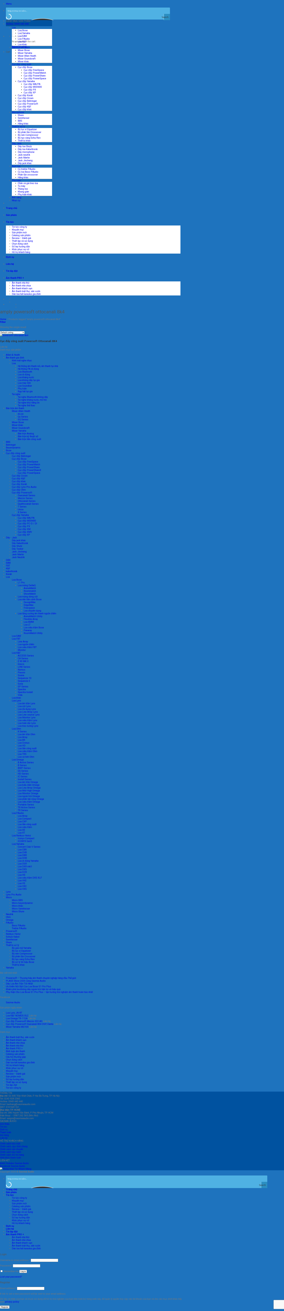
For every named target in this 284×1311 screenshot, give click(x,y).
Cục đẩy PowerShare (35, 75)
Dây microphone (26, 152)
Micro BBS (17, 900)
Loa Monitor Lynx (27, 717)
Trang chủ (11, 208)
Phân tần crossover (28, 174)
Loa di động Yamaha (28, 860)
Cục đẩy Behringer (27, 101)
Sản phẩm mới (19, 232)
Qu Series (23, 416)
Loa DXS (22, 869)
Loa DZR (22, 872)
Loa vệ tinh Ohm (26, 756)
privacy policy (12, 1301)
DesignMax (30, 602)
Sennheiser (23, 118)
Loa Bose (23, 30)
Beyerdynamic (13, 447)
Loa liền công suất (27, 748)
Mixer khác (23, 61)
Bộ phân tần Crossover (29, 132)
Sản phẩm (11, 215)
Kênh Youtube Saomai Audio (14, 1163)
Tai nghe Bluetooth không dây (33, 397)
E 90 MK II (23, 661)
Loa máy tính (24, 383)
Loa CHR (22, 852)
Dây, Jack (17, 143)
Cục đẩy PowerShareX (29, 470)
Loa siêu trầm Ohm (27, 751)
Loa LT (27, 624)
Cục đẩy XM (24, 529)
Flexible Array (31, 619)
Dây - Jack (11, 537)
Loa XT (21, 832)
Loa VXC (22, 886)
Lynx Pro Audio (13, 894)
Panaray (28, 630)
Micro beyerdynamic (22, 903)
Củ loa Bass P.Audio (28, 171)
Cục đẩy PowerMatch (35, 72)
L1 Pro (21, 582)
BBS (20, 120)
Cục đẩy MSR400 (33, 87)
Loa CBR (22, 849)
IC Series (22, 776)
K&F (8, 568)
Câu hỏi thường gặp (16, 1056)
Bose (8, 450)
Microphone (18, 112)
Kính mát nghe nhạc (22, 360)
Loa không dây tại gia (29, 380)
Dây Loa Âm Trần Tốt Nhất (19, 983)
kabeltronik (11, 571)
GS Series (23, 770)
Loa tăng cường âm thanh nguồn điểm (37, 613)
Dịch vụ (10, 257)
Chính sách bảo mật (10, 1143)
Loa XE (21, 830)
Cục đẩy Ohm (19, 489)
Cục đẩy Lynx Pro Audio (24, 487)
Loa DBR (22, 855)
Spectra (22, 689)
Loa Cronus (23, 742)
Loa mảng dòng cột (28, 596)
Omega (9, 919)
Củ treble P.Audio (26, 169)
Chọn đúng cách (20, 243)
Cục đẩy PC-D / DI (27, 523)
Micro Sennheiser (21, 908)
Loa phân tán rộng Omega (31, 799)
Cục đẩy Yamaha (26, 81)
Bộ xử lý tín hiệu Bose (23, 962)
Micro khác (17, 905)
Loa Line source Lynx (29, 714)
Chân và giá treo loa (28, 183)
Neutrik (9, 914)
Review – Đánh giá (21, 238)
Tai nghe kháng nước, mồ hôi (32, 399)
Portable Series (26, 804)
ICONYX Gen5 (25, 841)
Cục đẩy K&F (24, 106)
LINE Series (24, 666)
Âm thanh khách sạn (22, 288)
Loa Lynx (16, 700)
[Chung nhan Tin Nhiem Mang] (15, 1168)
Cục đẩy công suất (21, 64)
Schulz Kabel (12, 936)
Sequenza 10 (24, 678)
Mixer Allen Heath (27, 55)
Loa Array (23, 737)
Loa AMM (29, 622)
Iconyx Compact (26, 838)
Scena (21, 675)
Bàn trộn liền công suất (29, 439)
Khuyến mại (18, 229)
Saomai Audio (13, 1002)
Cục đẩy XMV (25, 532)
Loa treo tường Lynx (28, 726)
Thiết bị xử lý (18, 126)
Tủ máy (21, 186)
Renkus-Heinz (13, 934)
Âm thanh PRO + (15, 278)
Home (3, 319)
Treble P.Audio (19, 928)
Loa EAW (16, 636)
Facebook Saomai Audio (12, 1166)
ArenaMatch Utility (33, 616)
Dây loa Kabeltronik (28, 149)
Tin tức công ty (19, 226)
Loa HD (21, 745)
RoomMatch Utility (33, 633)
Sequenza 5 (24, 681)
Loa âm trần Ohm (26, 734)
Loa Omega (18, 759)
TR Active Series (26, 807)
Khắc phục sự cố (20, 249)
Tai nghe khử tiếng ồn (28, 402)
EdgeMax (28, 605)
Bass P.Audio (18, 925)
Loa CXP (22, 821)
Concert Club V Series (29, 846)
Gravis (21, 664)
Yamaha (10, 967)
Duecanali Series (26, 495)
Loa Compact (24, 818)
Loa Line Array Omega (29, 787)
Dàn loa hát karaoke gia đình (26, 294)
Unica (20, 509)
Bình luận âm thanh (15, 1051)
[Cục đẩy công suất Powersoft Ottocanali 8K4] (14, 335)
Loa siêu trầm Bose (34, 627)
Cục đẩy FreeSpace (34, 70)
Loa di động (24, 374)
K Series (22, 731)
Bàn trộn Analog (26, 433)
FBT (8, 565)
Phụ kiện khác (25, 194)
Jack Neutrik (18, 557)
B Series (22, 765)
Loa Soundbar (25, 385)
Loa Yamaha (24, 33)
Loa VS (21, 883)
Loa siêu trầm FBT (27, 647)
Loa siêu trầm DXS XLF (30, 877)
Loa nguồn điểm (26, 644)
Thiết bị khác (24, 140)
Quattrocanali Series (28, 503)
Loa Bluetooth (25, 371)
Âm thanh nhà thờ (20, 282)
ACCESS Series (26, 655)
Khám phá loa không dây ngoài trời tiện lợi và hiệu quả (33, 989)
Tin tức (10, 222)
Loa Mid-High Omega (29, 790)
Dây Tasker (17, 548)
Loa (14, 363)
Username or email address (15, 1260)
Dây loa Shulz (25, 146)
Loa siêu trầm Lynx (27, 720)
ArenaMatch (30, 588)
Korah (9, 574)
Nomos (21, 669)
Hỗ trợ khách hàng (21, 252)
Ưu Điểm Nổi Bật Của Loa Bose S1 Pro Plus (28, 986)
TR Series (23, 810)
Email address (8, 1288)
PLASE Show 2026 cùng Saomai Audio (26, 980)
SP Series (23, 686)
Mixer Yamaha (25, 53)
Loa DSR (22, 863)
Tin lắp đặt (12, 271)
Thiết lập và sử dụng (22, 241)
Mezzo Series (25, 498)
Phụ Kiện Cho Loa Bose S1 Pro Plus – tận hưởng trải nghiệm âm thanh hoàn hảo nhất (49, 992)
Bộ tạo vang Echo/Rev (29, 137)
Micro (9, 897)
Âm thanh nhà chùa (21, 285)
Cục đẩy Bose (25, 67)
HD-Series (23, 773)
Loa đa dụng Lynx (27, 709)
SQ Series (23, 419)
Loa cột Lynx (24, 706)
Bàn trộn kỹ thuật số (28, 436)
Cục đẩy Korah (25, 95)
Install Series (25, 779)
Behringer (11, 444)
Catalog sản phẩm (21, 235)
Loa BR (21, 740)
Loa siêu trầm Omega (29, 801)
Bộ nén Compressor (28, 135)
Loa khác (22, 44)
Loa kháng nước (26, 377)
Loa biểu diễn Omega (28, 785)
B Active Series (26, 762)
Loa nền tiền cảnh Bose (30, 599)
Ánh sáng (16, 197)
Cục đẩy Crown (25, 98)
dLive (21, 413)
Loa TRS (22, 754)
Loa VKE (22, 880)
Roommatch (30, 591)
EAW (8, 562)
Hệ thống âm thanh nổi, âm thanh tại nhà (38, 366)
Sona (20, 683)
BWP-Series (24, 768)
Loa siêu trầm (25, 827)
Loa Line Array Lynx (28, 711)
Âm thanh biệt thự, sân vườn (26, 291)
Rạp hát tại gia (25, 391)
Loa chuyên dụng (32, 610)
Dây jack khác (25, 163)
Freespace (29, 607)
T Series (22, 506)
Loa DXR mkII (25, 866)
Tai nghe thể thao (26, 405)
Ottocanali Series (27, 501)
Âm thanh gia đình (15, 357)
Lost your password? (11, 1276)
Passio (21, 672)
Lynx (8, 891)
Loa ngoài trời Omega (29, 796)
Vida (20, 695)
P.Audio (9, 922)
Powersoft (11, 931)
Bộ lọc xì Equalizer (27, 129)
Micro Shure (18, 911)
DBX (8, 560)
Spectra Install (25, 692)
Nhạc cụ (16, 200)
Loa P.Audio (24, 38)
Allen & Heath (13, 354)
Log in (23, 1271)
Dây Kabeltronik (20, 543)
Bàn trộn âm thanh (21, 47)
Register (4, 1307)
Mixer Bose (24, 50)
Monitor (22, 650)
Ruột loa (16, 166)
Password (6, 1265)
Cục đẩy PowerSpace (35, 78)
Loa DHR (22, 858)
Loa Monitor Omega (28, 793)
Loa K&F (22, 41)
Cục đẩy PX (30, 89)
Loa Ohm (16, 728)
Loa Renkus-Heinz (21, 835)
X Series (22, 512)
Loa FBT (16, 638)
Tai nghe (16, 394)
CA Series (23, 658)
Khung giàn (23, 191)
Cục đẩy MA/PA (32, 84)
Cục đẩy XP (30, 92)
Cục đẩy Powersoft (28, 103)
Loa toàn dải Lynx (27, 723)
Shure (21, 115)
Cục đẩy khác (25, 109)
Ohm (8, 917)
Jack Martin (24, 157)
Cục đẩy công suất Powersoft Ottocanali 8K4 (28, 341)
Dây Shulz (17, 546)
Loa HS (21, 875)
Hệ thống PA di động (28, 369)
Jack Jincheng (25, 160)
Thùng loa (23, 188)
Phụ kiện (16, 180)
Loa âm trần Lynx (26, 703)
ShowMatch (30, 593)
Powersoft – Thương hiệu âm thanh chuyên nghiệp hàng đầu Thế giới (41, 978)
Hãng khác (23, 123)
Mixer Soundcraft (27, 58)
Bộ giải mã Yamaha (21, 948)
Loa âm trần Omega (28, 782)
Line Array (23, 641)
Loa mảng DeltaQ (27, 585)
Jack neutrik (24, 154)
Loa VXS (22, 889)
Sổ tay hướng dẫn (21, 246)
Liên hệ (10, 264)
